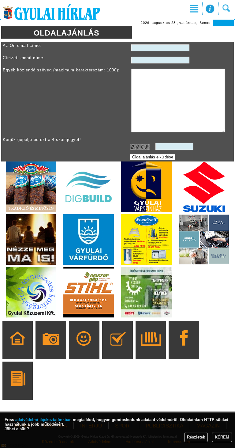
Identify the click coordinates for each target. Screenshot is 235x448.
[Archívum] (150, 349)
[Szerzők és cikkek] (17, 389)
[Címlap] (17, 349)
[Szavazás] (117, 349)
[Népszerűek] (84, 349)
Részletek (196, 437)
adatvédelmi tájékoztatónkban (43, 419)
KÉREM (222, 437)
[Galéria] (50, 349)
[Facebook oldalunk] (184, 349)
